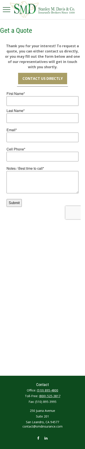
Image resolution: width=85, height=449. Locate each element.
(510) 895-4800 (47, 390)
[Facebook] (38, 438)
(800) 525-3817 (49, 396)
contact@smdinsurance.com (42, 426)
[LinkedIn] (46, 438)
